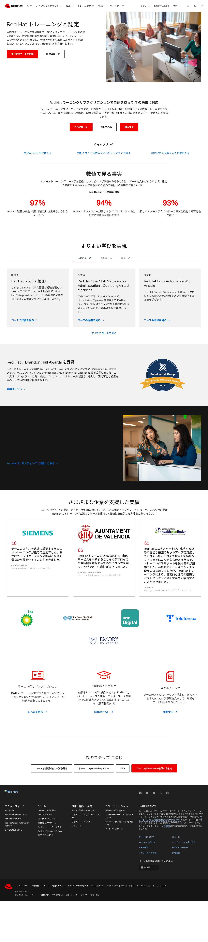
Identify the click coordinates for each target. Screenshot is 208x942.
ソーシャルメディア (114, 828)
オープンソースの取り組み (184, 842)
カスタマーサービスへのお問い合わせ (119, 816)
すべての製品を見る (13, 830)
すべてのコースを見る (103, 333)
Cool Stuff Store (143, 886)
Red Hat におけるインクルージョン (120, 886)
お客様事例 (144, 847)
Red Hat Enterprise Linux (16, 814)
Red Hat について (146, 837)
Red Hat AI (9, 810)
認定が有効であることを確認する (170, 152)
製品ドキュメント (162, 6)
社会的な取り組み (180, 847)
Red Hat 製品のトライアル (83, 810)
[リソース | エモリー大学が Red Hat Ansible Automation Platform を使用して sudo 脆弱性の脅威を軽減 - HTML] (104, 640)
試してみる (106, 127)
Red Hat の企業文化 (147, 842)
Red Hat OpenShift (13, 818)
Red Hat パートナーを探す (49, 827)
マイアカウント (45, 814)
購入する (129, 127)
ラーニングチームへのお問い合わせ (154, 768)
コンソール (146, 6)
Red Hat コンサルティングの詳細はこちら (31, 463)
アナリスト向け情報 (147, 853)
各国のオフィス (58, 886)
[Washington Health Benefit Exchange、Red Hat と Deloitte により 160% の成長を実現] (170, 530)
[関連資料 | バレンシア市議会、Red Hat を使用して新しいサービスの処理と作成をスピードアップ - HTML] (104, 534)
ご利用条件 (44, 895)
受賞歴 (167, 826)
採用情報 (176, 853)
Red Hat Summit (159, 886)
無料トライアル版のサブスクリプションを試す (104, 152)
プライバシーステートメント (26, 895)
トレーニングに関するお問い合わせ (119, 823)
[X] (160, 793)
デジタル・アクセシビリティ (92, 895)
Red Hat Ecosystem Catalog (50, 831)
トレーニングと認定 (47, 810)
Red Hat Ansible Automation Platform (17, 824)
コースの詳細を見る (22, 320)
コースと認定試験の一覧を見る (51, 768)
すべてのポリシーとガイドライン (65, 895)
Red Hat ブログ (97, 886)
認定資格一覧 (53, 54)
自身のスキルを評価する (38, 152)
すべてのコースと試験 (22, 54)
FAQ (122, 768)
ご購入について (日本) (82, 821)
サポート (177, 6)
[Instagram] (167, 793)
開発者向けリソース (47, 823)
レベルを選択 (35, 711)
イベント (45, 886)
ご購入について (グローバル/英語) (86, 816)
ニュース (176, 837)
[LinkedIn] (140, 793)
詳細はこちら (14, 389)
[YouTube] (147, 793)
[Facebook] (154, 793)
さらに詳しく (81, 127)
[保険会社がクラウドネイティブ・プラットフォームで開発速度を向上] (78, 618)
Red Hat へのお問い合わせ (78, 886)
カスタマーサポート (47, 818)
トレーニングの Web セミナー (94, 768)
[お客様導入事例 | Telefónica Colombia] (181, 618)
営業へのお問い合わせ (115, 810)
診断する (168, 711)
